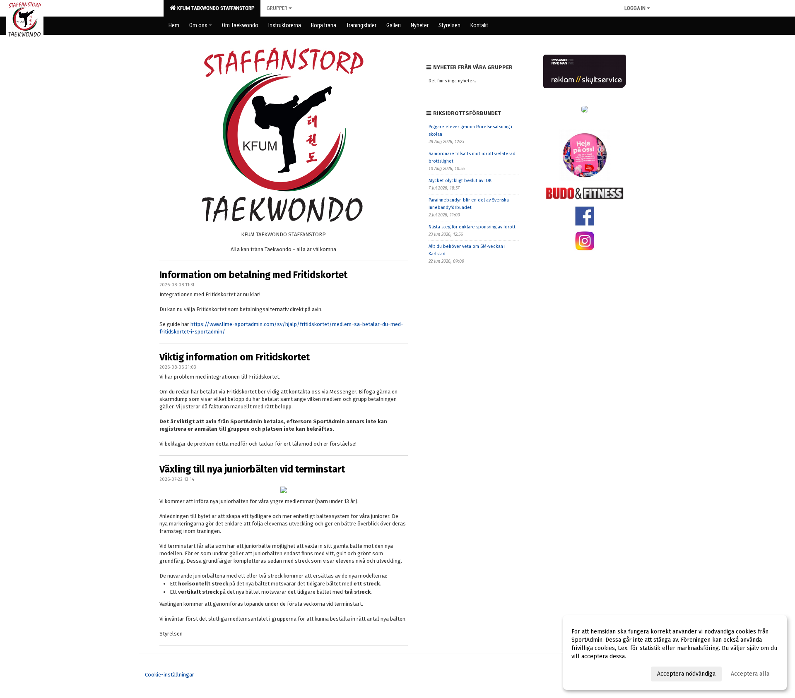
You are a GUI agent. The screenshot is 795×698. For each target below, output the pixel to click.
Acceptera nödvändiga (686, 673)
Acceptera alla (750, 673)
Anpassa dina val (593, 672)
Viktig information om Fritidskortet (234, 357)
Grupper (277, 8)
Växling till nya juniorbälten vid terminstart (252, 469)
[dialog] (675, 652)
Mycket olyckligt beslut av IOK (460, 180)
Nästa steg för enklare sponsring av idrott (472, 227)
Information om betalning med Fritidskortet (253, 275)
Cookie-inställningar (169, 675)
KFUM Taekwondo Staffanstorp (214, 8)
